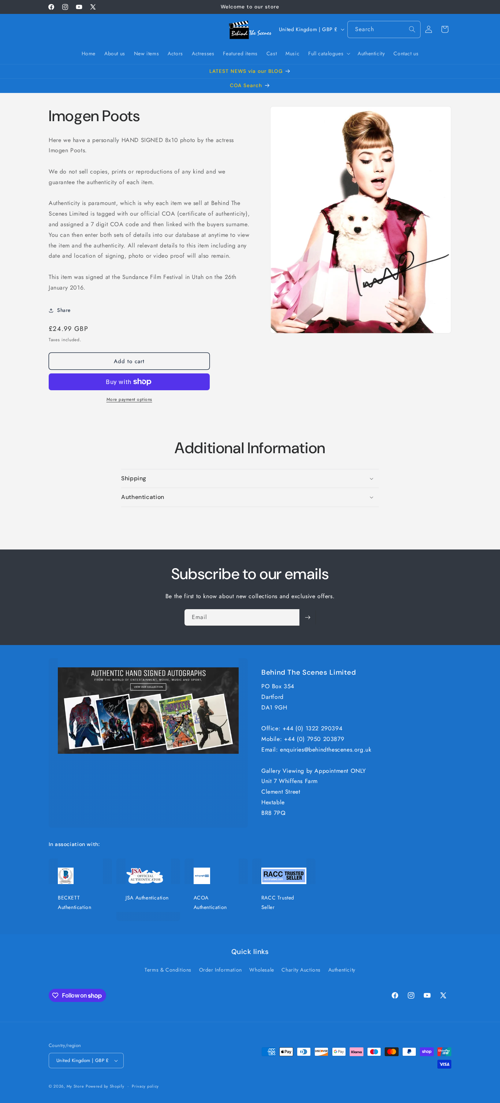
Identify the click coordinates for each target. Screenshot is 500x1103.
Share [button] (64, 310)
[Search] (412, 29)
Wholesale (261, 969)
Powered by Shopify (105, 1086)
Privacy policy (145, 1086)
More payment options (129, 399)
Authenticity (341, 969)
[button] (328, 53)
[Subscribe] (307, 617)
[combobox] (384, 29)
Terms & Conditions (168, 969)
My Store (75, 1086)
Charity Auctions (301, 969)
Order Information (220, 969)
